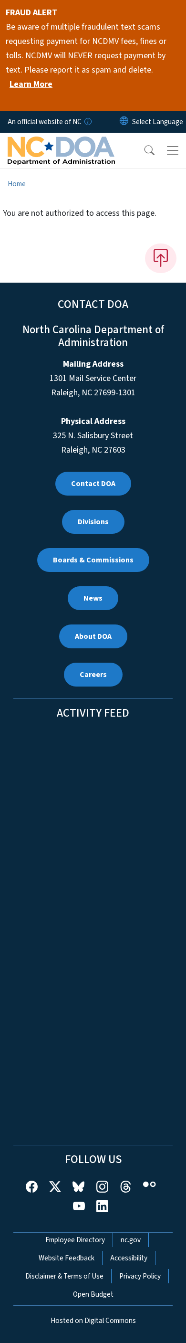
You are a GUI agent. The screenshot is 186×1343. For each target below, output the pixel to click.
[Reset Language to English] (124, 122)
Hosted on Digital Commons (93, 1320)
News (93, 598)
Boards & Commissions (93, 560)
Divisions (93, 522)
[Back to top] (160, 258)
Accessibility (128, 1258)
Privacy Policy (140, 1276)
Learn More (31, 84)
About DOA (93, 636)
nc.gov (131, 1240)
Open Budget (93, 1294)
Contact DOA (93, 483)
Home (17, 184)
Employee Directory (75, 1240)
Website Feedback (66, 1258)
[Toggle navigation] (172, 150)
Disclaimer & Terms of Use (64, 1276)
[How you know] (87, 122)
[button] (143, 150)
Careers (93, 674)
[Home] (61, 144)
